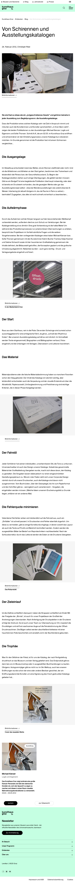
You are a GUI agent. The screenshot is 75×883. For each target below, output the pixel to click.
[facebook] (3, 871)
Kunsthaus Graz (7, 19)
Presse (51, 2)
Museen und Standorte (11, 2)
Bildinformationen (8, 95)
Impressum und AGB (36, 880)
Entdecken (19, 19)
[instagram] (6, 871)
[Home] (7, 8)
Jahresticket (38, 2)
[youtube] (10, 871)
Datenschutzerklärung (55, 880)
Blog (26, 2)
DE (70, 2)
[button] (64, 8)
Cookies (70, 880)
